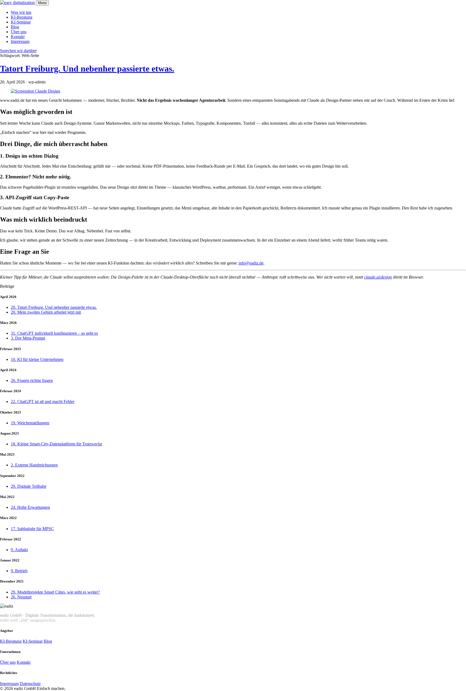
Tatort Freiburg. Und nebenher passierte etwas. (87, 68)
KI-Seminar (21, 22)
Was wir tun (21, 12)
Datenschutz (30, 683)
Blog (15, 27)
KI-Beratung (21, 17)
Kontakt (18, 36)
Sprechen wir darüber (18, 50)
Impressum (20, 41)
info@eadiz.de (251, 263)
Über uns (18, 31)
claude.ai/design (378, 277)
